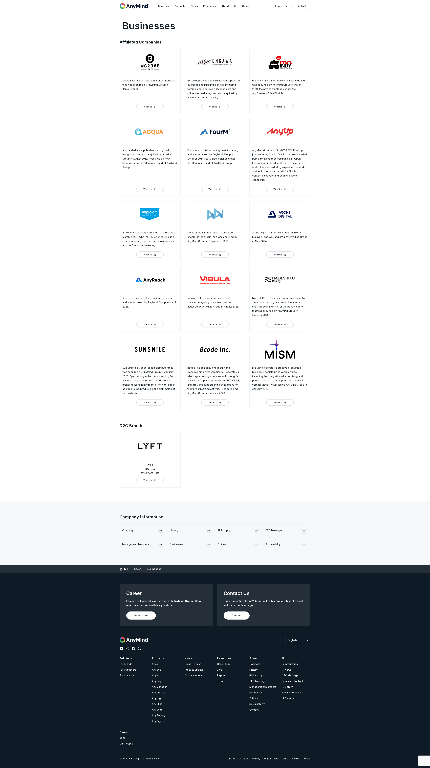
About (137, 568)
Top (126, 568)
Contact (301, 6)
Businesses (154, 568)
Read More (141, 615)
